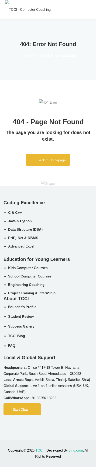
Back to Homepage (52, 160)
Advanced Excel (21, 246)
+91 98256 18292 (43, 398)
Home (25, 56)
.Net (20, 238)
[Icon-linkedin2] (15, 424)
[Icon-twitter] (34, 424)
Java (12, 221)
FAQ (11, 346)
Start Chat (20, 409)
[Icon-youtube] (43, 424)
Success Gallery (21, 326)
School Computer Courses (29, 276)
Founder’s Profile (22, 307)
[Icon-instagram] (24, 424)
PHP (11, 238)
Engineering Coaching (26, 285)
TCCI (39, 450)
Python (26, 221)
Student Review (21, 316)
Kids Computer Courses (28, 268)
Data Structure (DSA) (25, 229)
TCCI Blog (16, 336)
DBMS (33, 238)
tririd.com (76, 450)
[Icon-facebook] (5, 424)
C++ (18, 213)
